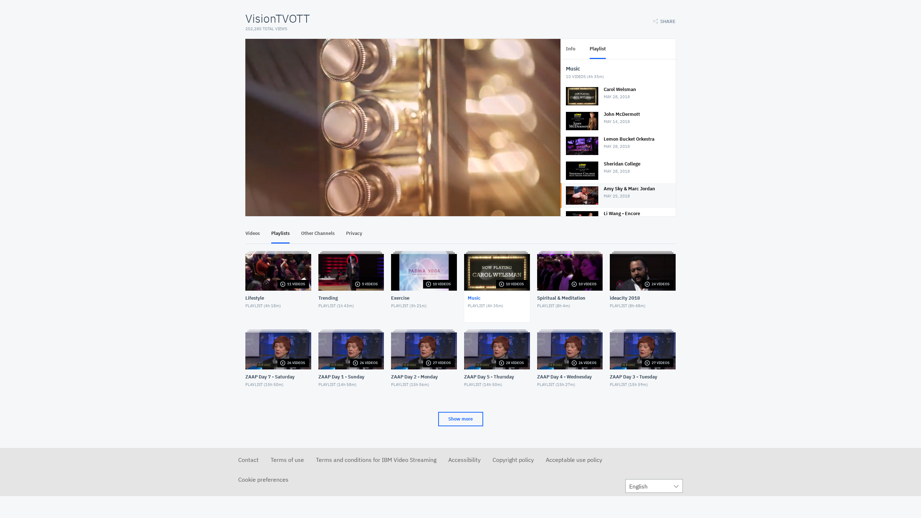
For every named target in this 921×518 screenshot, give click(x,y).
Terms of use (287, 459)
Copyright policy (513, 459)
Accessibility (464, 459)
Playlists (280, 233)
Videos (252, 233)
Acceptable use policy (574, 459)
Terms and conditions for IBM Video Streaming (376, 459)
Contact (248, 459)
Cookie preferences (263, 479)
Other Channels (318, 233)
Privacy (354, 233)
